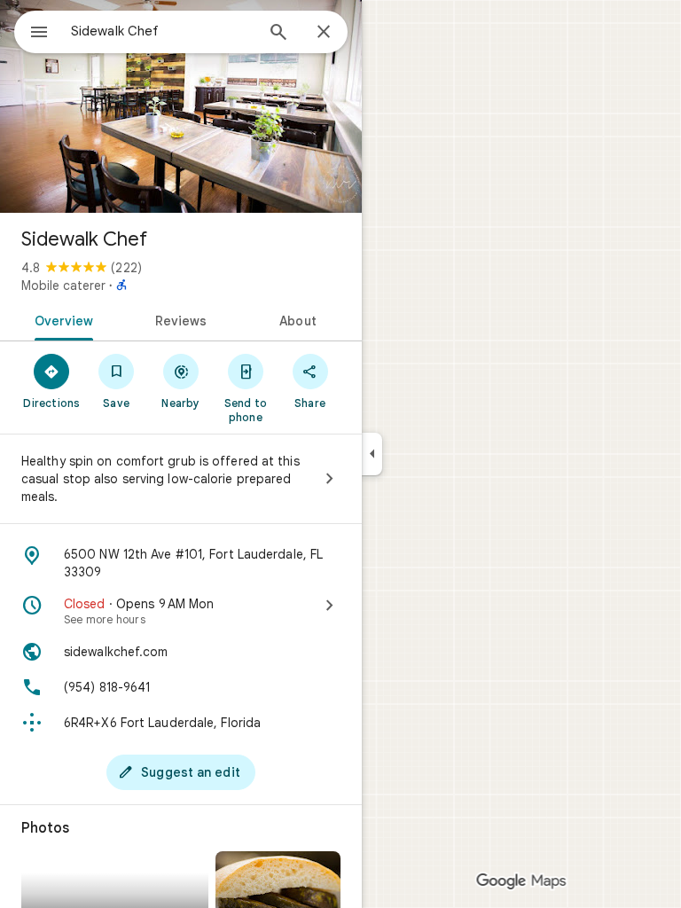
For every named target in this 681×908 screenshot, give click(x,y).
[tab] (61, 319)
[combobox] (162, 31)
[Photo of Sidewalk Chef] (181, 106)
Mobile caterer (63, 286)
